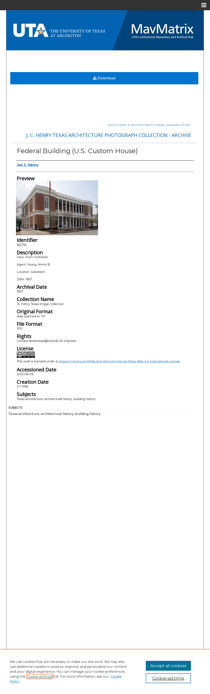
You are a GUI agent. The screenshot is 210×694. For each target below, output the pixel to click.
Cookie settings (39, 676)
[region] (105, 671)
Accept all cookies (168, 665)
